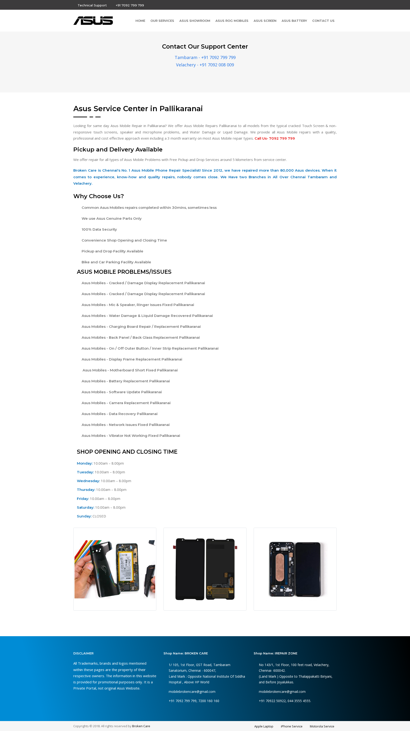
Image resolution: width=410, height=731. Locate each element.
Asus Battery (294, 21)
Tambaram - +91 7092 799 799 (205, 57)
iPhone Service (292, 726)
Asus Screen (265, 21)
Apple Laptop (263, 726)
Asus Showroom (194, 21)
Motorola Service (322, 726)
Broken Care (141, 726)
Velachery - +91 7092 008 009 (205, 65)
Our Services (162, 21)
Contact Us (323, 21)
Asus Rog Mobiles (231, 21)
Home (140, 21)
